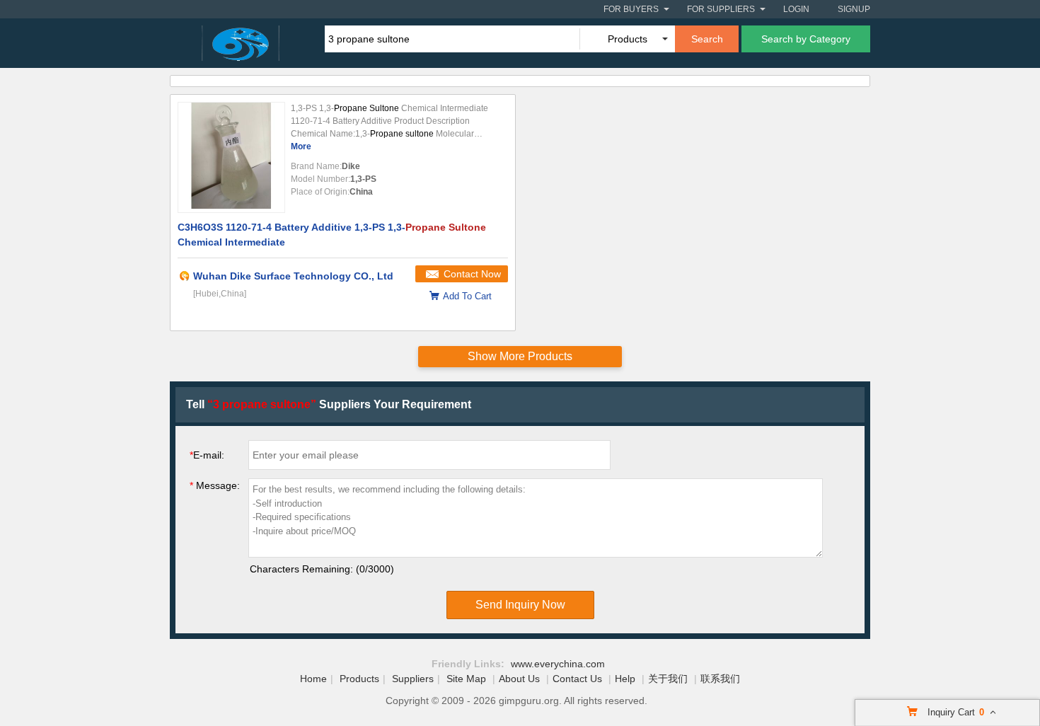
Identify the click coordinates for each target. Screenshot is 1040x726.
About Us (519, 678)
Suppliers (413, 678)
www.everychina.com (558, 663)
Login (796, 9)
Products (359, 678)
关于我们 (668, 678)
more (301, 146)
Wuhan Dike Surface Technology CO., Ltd (293, 276)
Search (707, 39)
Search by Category (805, 39)
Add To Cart (467, 296)
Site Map (466, 678)
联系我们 (720, 678)
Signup (854, 9)
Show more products (520, 356)
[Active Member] (185, 276)
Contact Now (472, 274)
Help (625, 678)
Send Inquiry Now (520, 605)
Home (313, 678)
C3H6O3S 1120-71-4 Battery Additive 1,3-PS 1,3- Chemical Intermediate (332, 234)
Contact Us (577, 678)
